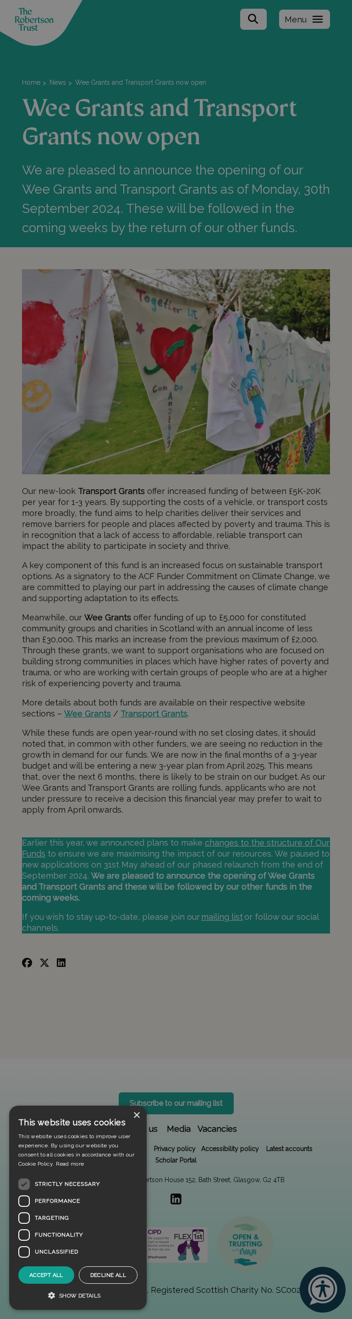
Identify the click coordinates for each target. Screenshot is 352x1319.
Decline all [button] (108, 1275)
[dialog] (78, 1208)
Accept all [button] (46, 1275)
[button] (78, 1295)
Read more (70, 1164)
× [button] (136, 1115)
